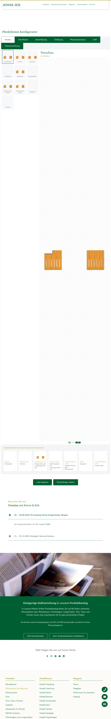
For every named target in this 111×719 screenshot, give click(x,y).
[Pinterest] (55, 656)
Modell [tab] (8, 39)
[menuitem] (46, 4)
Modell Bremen (46, 696)
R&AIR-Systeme (13, 713)
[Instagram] (51, 656)
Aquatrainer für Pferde (15, 709)
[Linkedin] (64, 656)
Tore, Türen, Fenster (14, 701)
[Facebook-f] (47, 656)
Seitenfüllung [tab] (41, 39)
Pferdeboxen (11, 684)
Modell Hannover (46, 688)
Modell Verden (45, 709)
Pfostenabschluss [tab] (78, 39)
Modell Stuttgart (46, 713)
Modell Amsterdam (47, 701)
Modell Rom (44, 705)
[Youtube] (60, 656)
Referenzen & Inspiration (84, 692)
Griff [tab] (95, 39)
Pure (8, 696)
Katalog (76, 696)
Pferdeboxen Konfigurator (17, 688)
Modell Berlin (45, 692)
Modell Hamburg (46, 684)
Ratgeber (77, 688)
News (75, 684)
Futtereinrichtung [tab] (12, 46)
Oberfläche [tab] (23, 39)
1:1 (79, 442)
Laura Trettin (44, 524)
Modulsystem (11, 692)
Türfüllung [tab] (58, 39)
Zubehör (9, 705)
